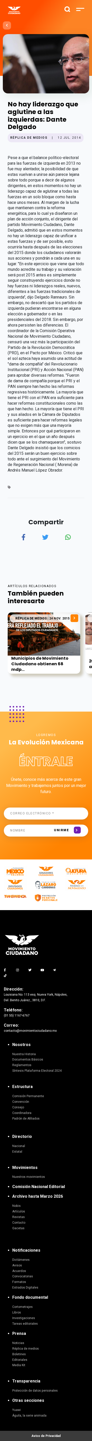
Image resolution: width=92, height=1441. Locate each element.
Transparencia (26, 1381)
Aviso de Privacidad (46, 1436)
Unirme (61, 830)
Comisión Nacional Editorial (38, 1186)
